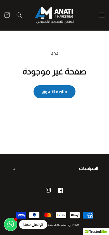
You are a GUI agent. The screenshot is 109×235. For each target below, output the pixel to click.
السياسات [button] (88, 168)
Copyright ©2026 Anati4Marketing (50, 225)
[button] (102, 15)
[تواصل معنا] (10, 224)
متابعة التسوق (54, 91)
